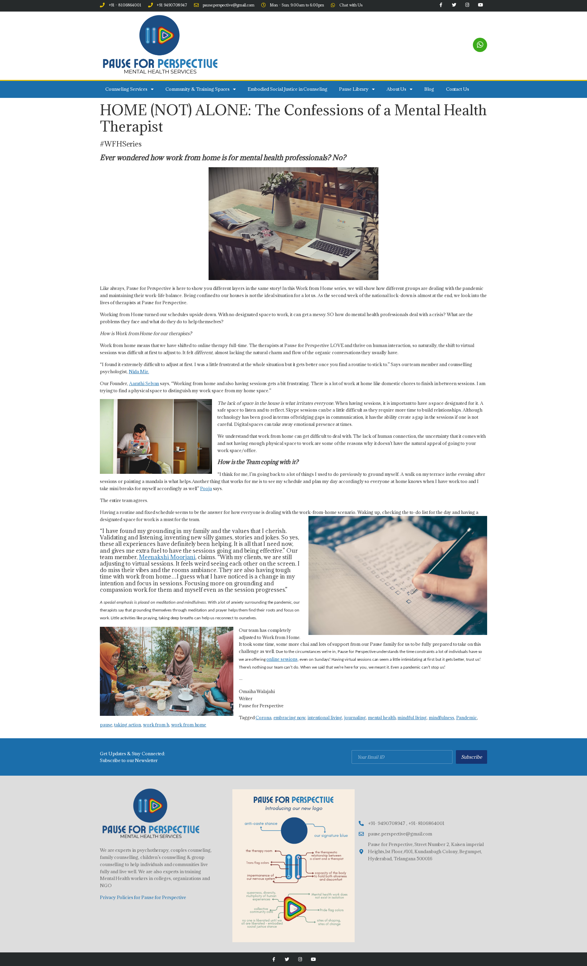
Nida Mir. (139, 371)
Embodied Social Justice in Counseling (287, 89)
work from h (156, 725)
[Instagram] (300, 959)
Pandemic (466, 717)
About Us (396, 89)
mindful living (412, 717)
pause (106, 725)
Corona (263, 717)
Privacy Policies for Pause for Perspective (143, 897)
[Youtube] (313, 959)
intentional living (324, 717)
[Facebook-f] (273, 959)
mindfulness (441, 717)
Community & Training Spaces (197, 89)
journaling (355, 717)
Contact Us (457, 89)
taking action (127, 725)
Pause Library (354, 89)
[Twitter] (287, 959)
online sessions (282, 659)
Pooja (206, 488)
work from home (189, 725)
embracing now (289, 717)
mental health (382, 717)
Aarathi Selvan (144, 383)
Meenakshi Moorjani (167, 557)
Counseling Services (126, 89)
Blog (429, 89)
